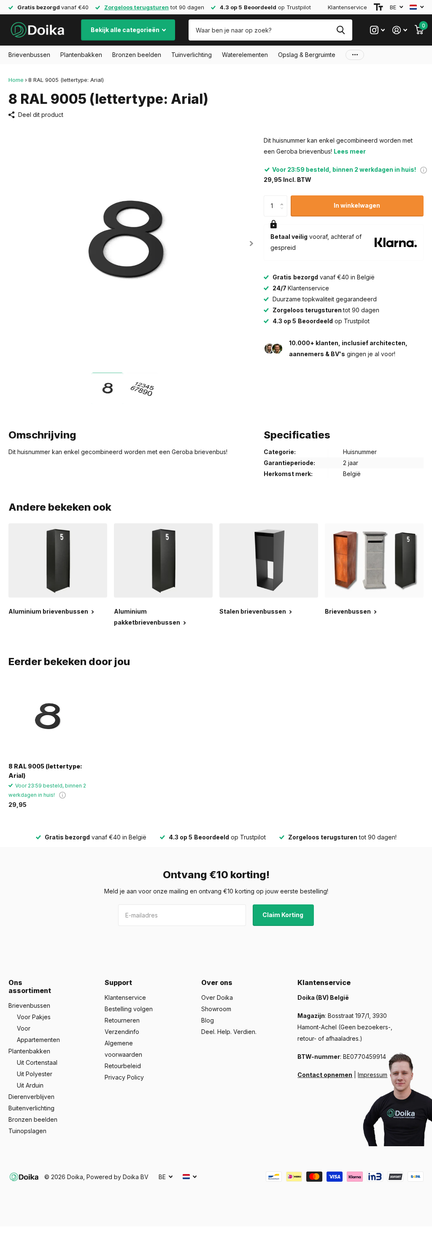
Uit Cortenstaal (37, 1062)
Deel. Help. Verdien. (228, 1031)
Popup (423, 169)
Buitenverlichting (31, 1108)
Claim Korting (283, 914)
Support (118, 982)
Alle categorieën (29, 55)
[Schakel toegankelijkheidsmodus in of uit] (378, 7)
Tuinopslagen (27, 1130)
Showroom (216, 1008)
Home (16, 79)
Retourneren (122, 1020)
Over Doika (217, 997)
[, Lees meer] (377, 30)
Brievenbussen (29, 1005)
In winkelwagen (357, 205)
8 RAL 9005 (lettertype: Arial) (45, 771)
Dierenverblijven (31, 1096)
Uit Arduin (30, 1085)
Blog (207, 1020)
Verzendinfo (122, 1031)
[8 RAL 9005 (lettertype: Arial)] (47, 717)
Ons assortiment (29, 986)
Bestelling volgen (129, 1008)
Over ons (216, 982)
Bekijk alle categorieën (126, 29)
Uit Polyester (34, 1073)
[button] (252, 243)
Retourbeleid (123, 1065)
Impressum (372, 1074)
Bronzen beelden (32, 1119)
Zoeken (340, 30)
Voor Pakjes (34, 1016)
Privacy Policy (124, 1077)
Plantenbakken (29, 1051)
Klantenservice (347, 7)
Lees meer (350, 151)
